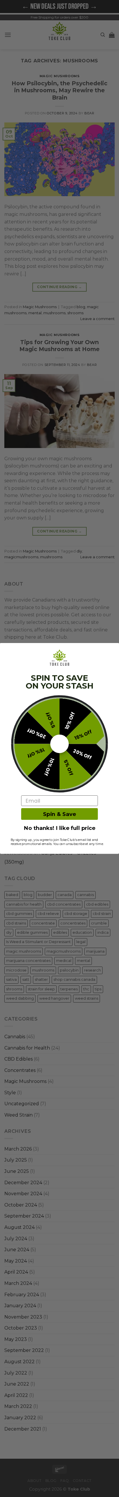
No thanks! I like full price (59, 828)
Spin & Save (59, 814)
